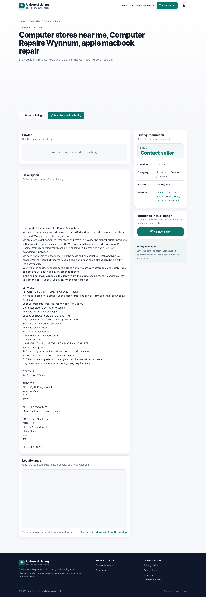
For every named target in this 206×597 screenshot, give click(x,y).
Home (125, 5)
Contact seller (162, 231)
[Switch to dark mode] (184, 5)
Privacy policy (151, 565)
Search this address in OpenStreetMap (104, 532)
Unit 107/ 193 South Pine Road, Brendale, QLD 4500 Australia (168, 196)
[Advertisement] (103, 87)
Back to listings (52, 21)
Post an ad (101, 570)
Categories (34, 21)
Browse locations (104, 565)
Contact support (152, 579)
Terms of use (150, 570)
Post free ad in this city (67, 115)
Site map (148, 575)
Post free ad (168, 5)
